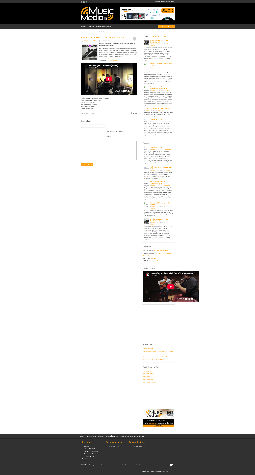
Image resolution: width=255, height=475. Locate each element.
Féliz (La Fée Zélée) (148, 379)
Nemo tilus (156, 261)
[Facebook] (84, 1)
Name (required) (110, 126)
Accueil (83, 26)
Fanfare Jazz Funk (156, 147)
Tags (164, 36)
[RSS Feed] (81, 1)
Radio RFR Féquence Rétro (160, 250)
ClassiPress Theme (148, 471)
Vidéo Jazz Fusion (148, 371)
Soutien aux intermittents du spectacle (132, 436)
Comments (155, 36)
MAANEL (153, 258)
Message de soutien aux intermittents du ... (158, 182)
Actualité (91, 26)
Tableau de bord (91, 436)
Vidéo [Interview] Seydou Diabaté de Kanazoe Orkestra (158, 351)
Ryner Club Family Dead (149, 382)
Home (81, 31)
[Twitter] (86, 1)
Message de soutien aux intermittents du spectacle (156, 354)
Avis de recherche (89, 448)
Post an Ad (166, 26)
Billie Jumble (146, 376)
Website (108, 136)
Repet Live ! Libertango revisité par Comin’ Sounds (157, 357)
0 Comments (167, 90)
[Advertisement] (158, 323)
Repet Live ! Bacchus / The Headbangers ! (102, 37)
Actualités (115, 436)
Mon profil (101, 436)
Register (168, 1)
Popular (146, 36)
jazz (85, 31)
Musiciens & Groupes (90, 454)
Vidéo (95, 40)
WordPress (165, 471)
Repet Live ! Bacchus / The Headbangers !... (159, 220)
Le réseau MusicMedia (103, 26)
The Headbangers (112, 60)
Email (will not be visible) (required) (115, 131)
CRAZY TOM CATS (148, 374)
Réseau (108, 436)
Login (172, 1)
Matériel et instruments (91, 451)
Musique (86, 40)
